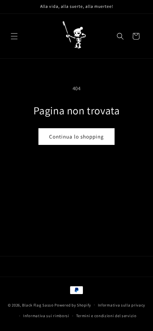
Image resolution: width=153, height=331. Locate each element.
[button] (14, 36)
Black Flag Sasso (37, 304)
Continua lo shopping (76, 136)
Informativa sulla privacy (122, 305)
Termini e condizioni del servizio (106, 315)
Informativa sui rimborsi (46, 315)
